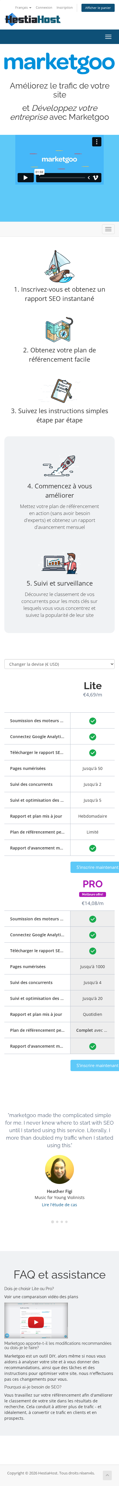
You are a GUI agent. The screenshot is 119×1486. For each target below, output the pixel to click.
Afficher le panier (98, 7)
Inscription (65, 7)
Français (22, 7)
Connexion (44, 7)
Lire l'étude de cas (59, 1204)
